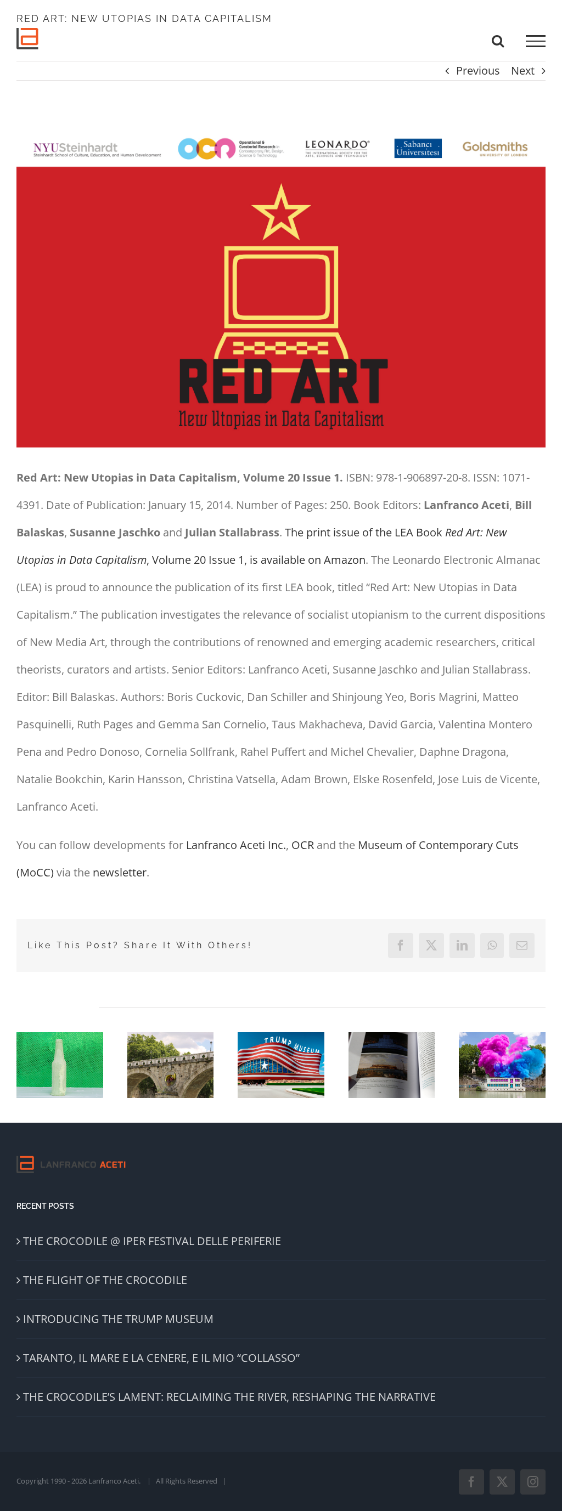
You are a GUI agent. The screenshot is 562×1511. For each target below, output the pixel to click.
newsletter (120, 872)
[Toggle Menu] (536, 41)
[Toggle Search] (498, 40)
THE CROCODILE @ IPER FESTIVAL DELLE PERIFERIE (152, 1240)
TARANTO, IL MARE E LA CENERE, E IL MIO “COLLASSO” (161, 1357)
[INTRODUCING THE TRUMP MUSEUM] (281, 1065)
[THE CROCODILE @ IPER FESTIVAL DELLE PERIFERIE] (59, 1065)
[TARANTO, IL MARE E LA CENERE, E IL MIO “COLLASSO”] (392, 1065)
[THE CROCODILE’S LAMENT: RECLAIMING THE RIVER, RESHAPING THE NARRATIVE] (502, 1065)
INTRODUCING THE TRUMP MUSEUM (118, 1318)
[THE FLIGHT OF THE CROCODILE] (170, 1065)
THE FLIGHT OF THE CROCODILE (105, 1279)
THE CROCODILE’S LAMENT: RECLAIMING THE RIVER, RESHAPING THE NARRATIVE (229, 1396)
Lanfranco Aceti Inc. (236, 844)
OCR (302, 844)
